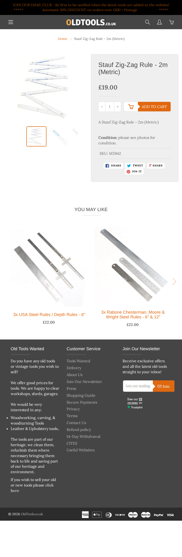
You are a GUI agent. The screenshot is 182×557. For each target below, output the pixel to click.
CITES (72, 443)
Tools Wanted (78, 361)
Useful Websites (81, 450)
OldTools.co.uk (32, 514)
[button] (7, 281)
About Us (74, 374)
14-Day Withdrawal (83, 436)
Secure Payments (82, 402)
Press (71, 388)
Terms (72, 415)
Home (62, 39)
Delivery (74, 367)
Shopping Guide (81, 395)
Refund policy (79, 429)
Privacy (73, 408)
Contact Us (76, 422)
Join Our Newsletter (84, 381)
